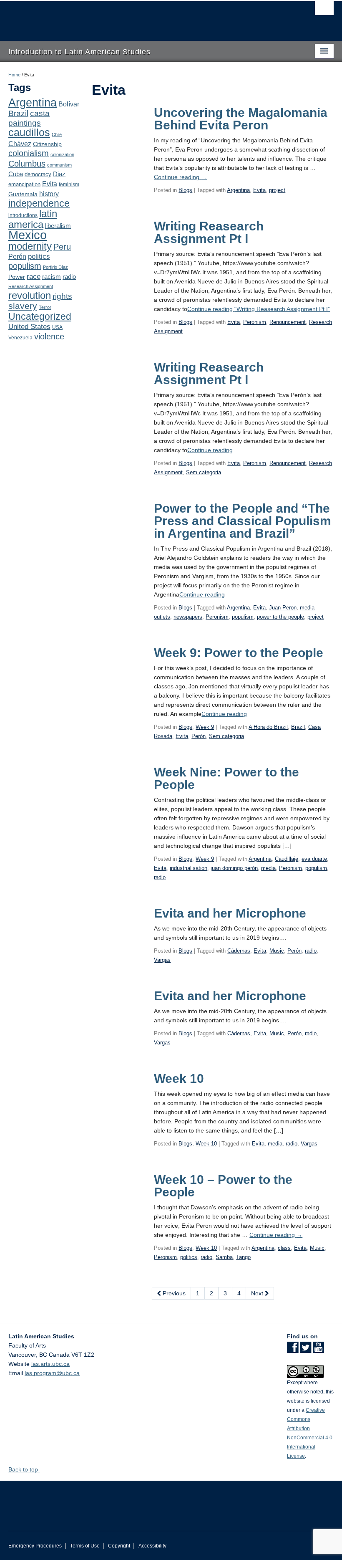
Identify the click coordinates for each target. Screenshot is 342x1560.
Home (14, 74)
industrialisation (188, 868)
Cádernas (238, 951)
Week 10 (179, 1078)
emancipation (24, 184)
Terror (45, 307)
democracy (38, 174)
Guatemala (23, 194)
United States (29, 327)
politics (39, 256)
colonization (62, 154)
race (33, 276)
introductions (23, 215)
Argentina (32, 102)
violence (49, 336)
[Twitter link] (305, 1350)
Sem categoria (203, 472)
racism (51, 276)
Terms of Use (85, 1546)
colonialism (28, 153)
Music (276, 951)
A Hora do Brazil (268, 727)
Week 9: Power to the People (238, 653)
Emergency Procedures (35, 1546)
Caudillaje (286, 859)
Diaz (59, 173)
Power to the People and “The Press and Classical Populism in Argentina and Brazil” (242, 520)
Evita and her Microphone (230, 913)
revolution (29, 295)
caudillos (29, 132)
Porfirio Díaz (55, 267)
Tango (243, 1257)
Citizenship (47, 144)
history (49, 193)
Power (16, 276)
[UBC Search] (324, 10)
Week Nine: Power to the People (226, 778)
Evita (49, 183)
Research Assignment (30, 286)
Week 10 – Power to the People (223, 1186)
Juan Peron (283, 607)
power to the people (280, 617)
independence (39, 203)
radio (69, 276)
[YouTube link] (318, 1350)
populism (24, 266)
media (268, 868)
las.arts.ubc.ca (50, 1363)
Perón (17, 256)
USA (57, 327)
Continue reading (180, 177)
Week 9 (205, 727)
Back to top (24, 1469)
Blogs (185, 190)
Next (258, 1293)
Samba (224, 1257)
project (277, 190)
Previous (173, 1293)
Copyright (119, 1546)
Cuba (15, 174)
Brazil (18, 113)
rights (62, 296)
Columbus (26, 163)
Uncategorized (39, 316)
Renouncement (287, 322)
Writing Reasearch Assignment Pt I (209, 232)
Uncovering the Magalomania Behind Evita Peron (240, 119)
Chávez (19, 143)
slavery (22, 306)
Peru (62, 246)
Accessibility (152, 1546)
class (284, 1248)
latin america (32, 219)
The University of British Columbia (146, 17)
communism (59, 164)
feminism (69, 184)
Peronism (254, 322)
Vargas (162, 960)
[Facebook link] (292, 1350)
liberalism (58, 225)
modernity (30, 246)
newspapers (188, 617)
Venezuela (20, 338)
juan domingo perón (234, 868)
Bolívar (68, 104)
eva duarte (314, 859)
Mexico (27, 235)
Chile (57, 134)
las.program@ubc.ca (52, 1373)
